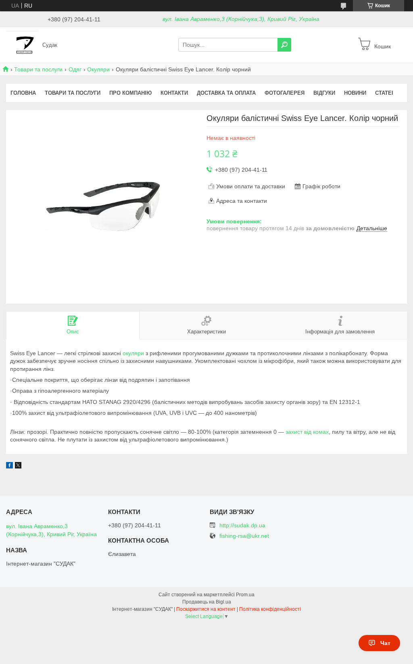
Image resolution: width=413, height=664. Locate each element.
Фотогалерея (285, 93)
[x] (18, 466)
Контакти (174, 93)
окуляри (133, 353)
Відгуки (324, 93)
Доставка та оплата (226, 93)
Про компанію (130, 93)
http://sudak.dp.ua (242, 525)
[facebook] (9, 466)
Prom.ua (245, 594)
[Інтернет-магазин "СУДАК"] (22, 44)
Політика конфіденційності (270, 609)
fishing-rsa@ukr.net (244, 536)
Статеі (384, 93)
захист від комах (307, 432)
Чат (385, 643)
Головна (23, 93)
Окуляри (98, 69)
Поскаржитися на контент (206, 609)
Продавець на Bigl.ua (206, 602)
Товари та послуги (38, 69)
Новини (355, 93)
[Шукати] (284, 45)
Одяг (75, 69)
